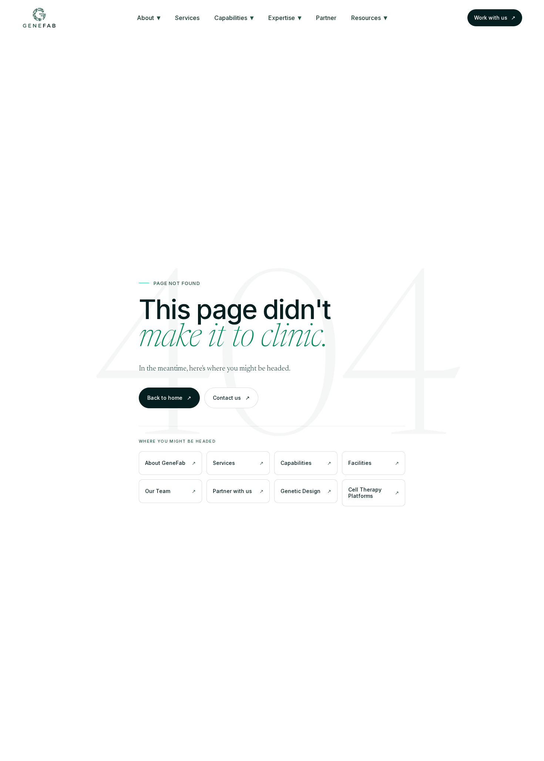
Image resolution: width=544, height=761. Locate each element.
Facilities (360, 463)
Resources (369, 17)
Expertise (284, 17)
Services (187, 17)
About (148, 17)
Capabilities (233, 17)
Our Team (157, 491)
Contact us (231, 398)
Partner (326, 17)
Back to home (169, 398)
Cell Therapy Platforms (365, 492)
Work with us (495, 17)
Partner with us (232, 491)
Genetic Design (300, 491)
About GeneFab (165, 463)
